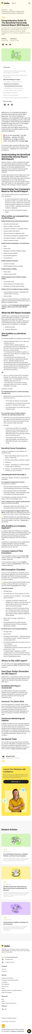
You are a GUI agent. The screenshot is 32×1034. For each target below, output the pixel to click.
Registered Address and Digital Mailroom (11, 990)
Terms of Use (12, 1021)
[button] (14, 3)
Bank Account (5, 986)
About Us (4, 969)
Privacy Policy (5, 1021)
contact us (13, 148)
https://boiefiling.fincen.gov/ (22, 664)
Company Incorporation (7, 978)
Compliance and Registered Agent (10, 980)
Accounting (4, 982)
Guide (3, 1001)
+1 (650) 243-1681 (9, 962)
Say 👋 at (10, 957)
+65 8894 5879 (9, 959)
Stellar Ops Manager (7, 992)
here (26, 141)
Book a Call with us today (19, 748)
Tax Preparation (5, 984)
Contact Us (4, 971)
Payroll (3, 988)
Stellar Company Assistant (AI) (9, 1003)
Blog (3, 999)
